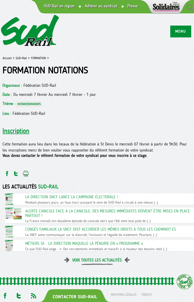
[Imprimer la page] (26, 172)
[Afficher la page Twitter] (18, 294)
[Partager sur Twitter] (16, 172)
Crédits (146, 294)
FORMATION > (40, 58)
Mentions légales (123, 294)
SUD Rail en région (59, 6)
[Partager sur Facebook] (7, 172)
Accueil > (9, 58)
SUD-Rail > (23, 58)
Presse (133, 6)
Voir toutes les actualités (97, 260)
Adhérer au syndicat (101, 6)
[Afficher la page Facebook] (4, 294)
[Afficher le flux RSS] (33, 294)
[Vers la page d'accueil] (30, 31)
